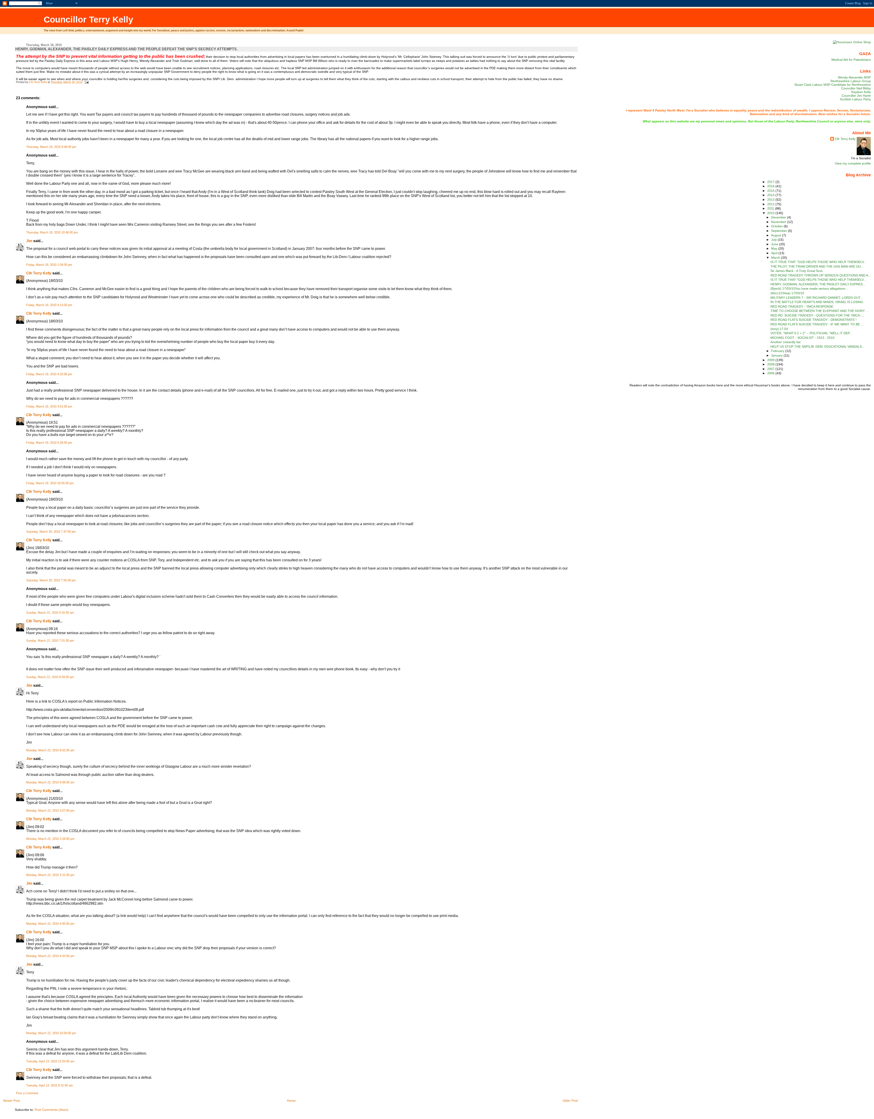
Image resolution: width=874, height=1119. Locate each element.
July (774, 239)
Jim (29, 241)
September (779, 231)
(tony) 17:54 (779, 329)
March (776, 257)
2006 (771, 373)
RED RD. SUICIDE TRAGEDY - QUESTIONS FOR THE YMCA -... (817, 315)
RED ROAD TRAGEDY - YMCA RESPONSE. (802, 306)
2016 (771, 186)
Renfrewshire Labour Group (851, 81)
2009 (771, 360)
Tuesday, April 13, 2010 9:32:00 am (49, 1085)
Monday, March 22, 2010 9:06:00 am (50, 782)
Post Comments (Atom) (51, 1109)
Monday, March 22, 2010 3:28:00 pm (50, 839)
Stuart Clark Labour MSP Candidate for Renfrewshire (832, 84)
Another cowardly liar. (785, 342)
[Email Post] (86, 82)
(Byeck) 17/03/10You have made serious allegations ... (809, 288)
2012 (771, 204)
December (779, 217)
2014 (771, 195)
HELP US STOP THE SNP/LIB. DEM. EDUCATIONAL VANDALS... (817, 346)
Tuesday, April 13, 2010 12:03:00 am (50, 1061)
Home (291, 1100)
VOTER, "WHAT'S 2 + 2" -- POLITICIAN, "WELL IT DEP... (811, 333)
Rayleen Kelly (861, 92)
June (775, 244)
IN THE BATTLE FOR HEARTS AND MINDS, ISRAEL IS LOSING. (817, 302)
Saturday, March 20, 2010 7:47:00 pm (51, 531)
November (779, 222)
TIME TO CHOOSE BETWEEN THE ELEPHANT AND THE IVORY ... (819, 311)
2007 (771, 369)
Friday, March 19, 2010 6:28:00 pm (49, 442)
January (777, 355)
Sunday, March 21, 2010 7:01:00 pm (50, 640)
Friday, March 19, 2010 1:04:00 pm (49, 264)
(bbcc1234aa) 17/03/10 (787, 293)
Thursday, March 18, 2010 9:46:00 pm (51, 147)
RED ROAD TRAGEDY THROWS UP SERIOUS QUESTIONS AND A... (820, 275)
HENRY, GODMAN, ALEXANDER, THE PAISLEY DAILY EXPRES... (817, 284)
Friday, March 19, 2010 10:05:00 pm (50, 483)
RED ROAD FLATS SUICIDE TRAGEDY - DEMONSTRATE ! (813, 320)
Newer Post (11, 1100)
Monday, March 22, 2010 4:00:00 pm (50, 923)
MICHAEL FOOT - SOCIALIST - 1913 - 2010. (802, 337)
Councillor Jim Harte (856, 95)
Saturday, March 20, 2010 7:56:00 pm (51, 580)
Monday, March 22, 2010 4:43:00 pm (50, 956)
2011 (771, 208)
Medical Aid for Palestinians (851, 59)
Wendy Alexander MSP (854, 77)
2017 (771, 182)
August (776, 235)
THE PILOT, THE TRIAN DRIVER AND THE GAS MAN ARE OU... (817, 266)
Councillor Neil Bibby (856, 88)
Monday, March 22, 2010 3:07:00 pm (50, 810)
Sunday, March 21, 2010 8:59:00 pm (50, 677)
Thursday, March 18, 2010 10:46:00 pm (52, 232)
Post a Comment (27, 1093)
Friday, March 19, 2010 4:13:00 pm (49, 305)
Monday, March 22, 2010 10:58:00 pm (51, 1033)
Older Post (570, 1100)
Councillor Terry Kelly (88, 19)
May (774, 248)
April (774, 253)
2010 (771, 213)
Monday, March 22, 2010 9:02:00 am (50, 750)
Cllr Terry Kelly (38, 273)
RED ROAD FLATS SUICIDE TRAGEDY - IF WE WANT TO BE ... (817, 324)
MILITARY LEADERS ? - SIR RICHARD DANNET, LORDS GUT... (816, 297)
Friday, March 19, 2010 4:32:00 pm (49, 374)
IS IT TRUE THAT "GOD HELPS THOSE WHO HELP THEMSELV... (818, 279)
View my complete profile (853, 163)
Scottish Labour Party (855, 99)
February (778, 351)
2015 (771, 190)
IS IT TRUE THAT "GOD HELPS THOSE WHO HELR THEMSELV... (818, 262)
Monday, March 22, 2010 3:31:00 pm (50, 875)
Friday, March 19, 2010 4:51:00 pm (49, 406)
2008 (771, 364)
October (777, 226)
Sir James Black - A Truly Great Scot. (796, 271)
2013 (771, 199)
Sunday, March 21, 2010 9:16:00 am (50, 612)
